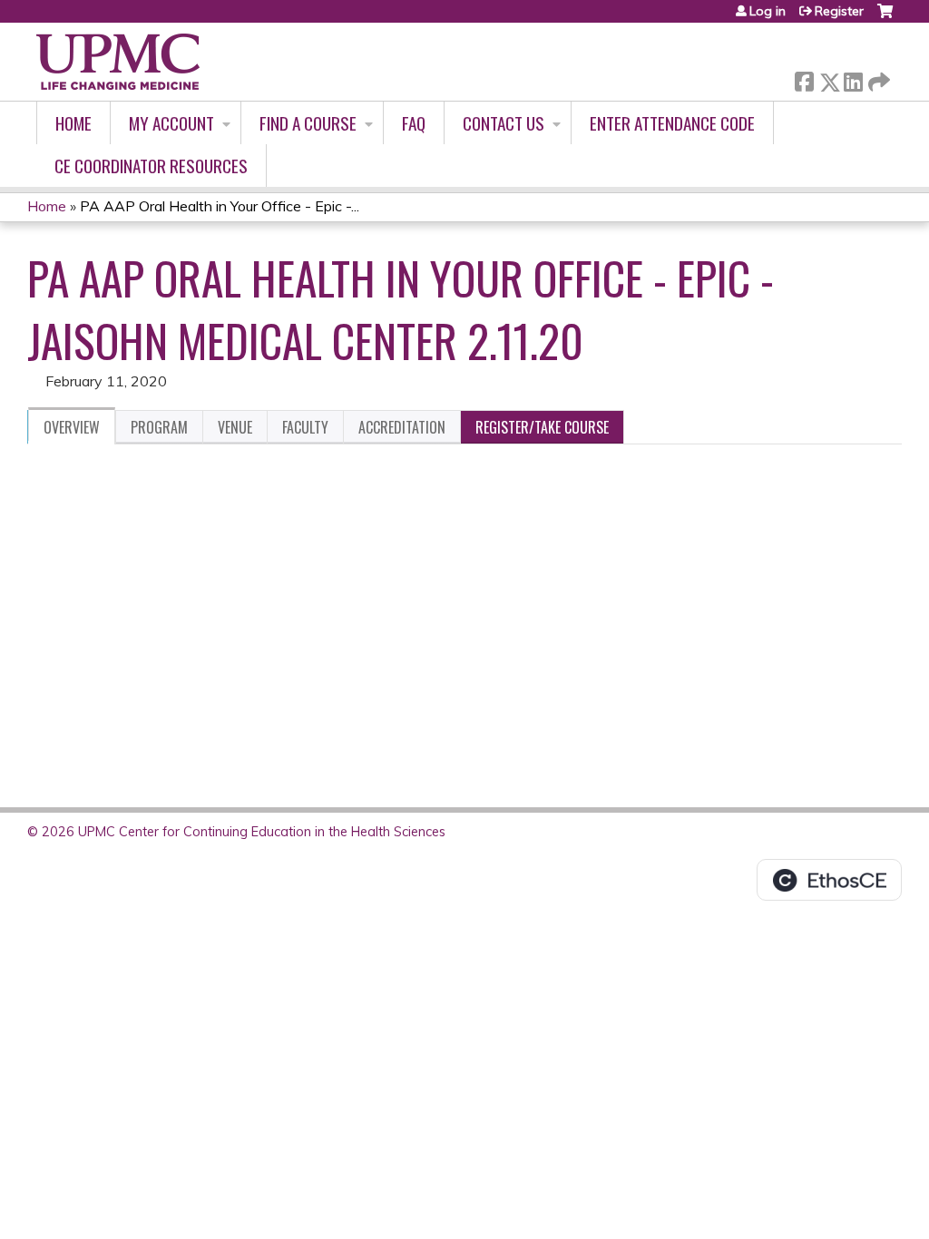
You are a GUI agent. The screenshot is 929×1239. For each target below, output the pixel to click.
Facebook (804, 78)
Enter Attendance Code (672, 123)
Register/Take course (542, 427)
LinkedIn (853, 78)
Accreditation (401, 427)
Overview (72, 427)
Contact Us (503, 123)
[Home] (118, 62)
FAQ (413, 123)
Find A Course (308, 123)
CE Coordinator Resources (151, 165)
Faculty (305, 427)
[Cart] (885, 18)
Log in (767, 11)
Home (73, 123)
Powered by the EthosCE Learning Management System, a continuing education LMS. (829, 880)
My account (171, 123)
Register (839, 11)
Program (159, 427)
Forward (877, 77)
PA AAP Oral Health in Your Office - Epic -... (219, 206)
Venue (235, 427)
